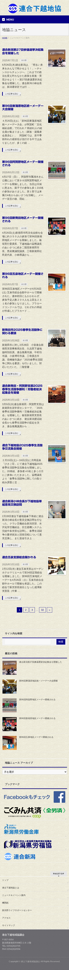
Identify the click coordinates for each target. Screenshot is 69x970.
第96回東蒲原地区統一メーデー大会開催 (38, 681)
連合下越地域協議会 (30, 961)
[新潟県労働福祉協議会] (34, 844)
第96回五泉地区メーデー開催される (36, 737)
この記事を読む (11, 94)
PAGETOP (58, 873)
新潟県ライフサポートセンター (17, 910)
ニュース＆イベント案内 (13, 895)
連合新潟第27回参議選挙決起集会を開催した (40, 662)
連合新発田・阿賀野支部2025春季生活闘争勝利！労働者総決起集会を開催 (22, 389)
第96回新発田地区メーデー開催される (37, 718)
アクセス (6, 918)
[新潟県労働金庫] (34, 828)
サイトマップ (8, 925)
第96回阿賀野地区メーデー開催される (37, 699)
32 (42, 609)
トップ (5, 880)
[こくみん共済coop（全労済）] (34, 812)
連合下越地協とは (10, 887)
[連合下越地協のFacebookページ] (34, 797)
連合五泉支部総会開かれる (19, 557)
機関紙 (5, 903)
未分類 (24, 60)
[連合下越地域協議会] (34, 9)
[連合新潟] (34, 856)
